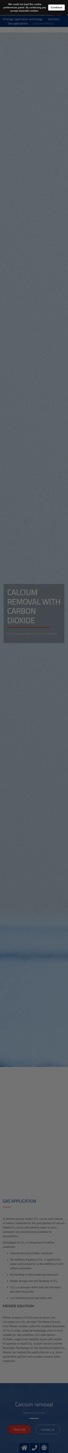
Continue (56, 7)
